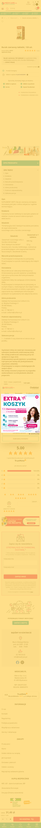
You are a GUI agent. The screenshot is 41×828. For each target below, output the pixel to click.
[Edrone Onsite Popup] (20, 414)
